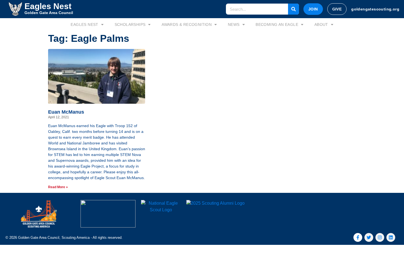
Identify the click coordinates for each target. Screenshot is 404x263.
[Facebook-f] (357, 237)
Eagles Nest (84, 24)
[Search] (293, 9)
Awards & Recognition (187, 24)
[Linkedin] (390, 237)
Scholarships (130, 24)
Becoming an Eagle (277, 24)
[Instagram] (379, 237)
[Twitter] (368, 237)
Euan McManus (66, 112)
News (234, 24)
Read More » (58, 187)
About (321, 24)
